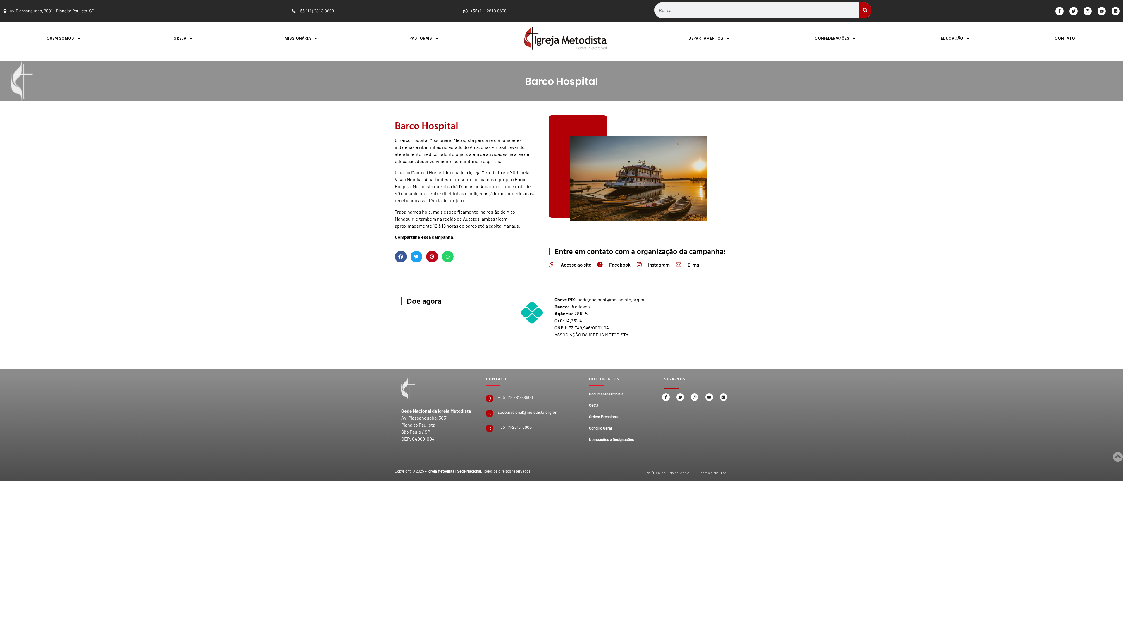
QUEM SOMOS (60, 38)
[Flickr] (1116, 11)
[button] (401, 257)
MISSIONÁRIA (298, 38)
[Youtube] (1102, 11)
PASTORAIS (420, 38)
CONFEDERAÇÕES (831, 38)
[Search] (865, 10)
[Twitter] (1073, 11)
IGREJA (179, 38)
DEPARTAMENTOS (705, 38)
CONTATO (1065, 38)
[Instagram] (1088, 11)
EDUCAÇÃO (952, 38)
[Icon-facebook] (1059, 11)
